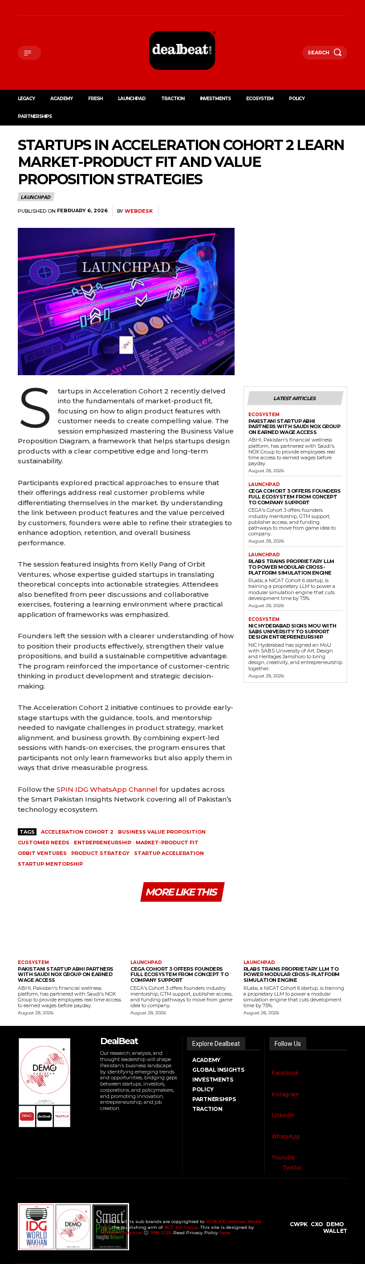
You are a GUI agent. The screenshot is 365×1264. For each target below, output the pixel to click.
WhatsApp (286, 1136)
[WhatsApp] (65, 7)
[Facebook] (20, 7)
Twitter (292, 1167)
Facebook (285, 1072)
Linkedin (283, 1114)
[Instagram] (31, 7)
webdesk (139, 211)
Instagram (285, 1094)
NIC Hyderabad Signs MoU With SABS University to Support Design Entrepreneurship (292, 631)
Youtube (283, 1157)
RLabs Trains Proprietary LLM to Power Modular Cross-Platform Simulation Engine (291, 566)
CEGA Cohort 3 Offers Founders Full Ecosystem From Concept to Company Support (294, 496)
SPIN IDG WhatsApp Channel (107, 789)
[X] (54, 7)
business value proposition (162, 832)
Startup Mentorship (50, 864)
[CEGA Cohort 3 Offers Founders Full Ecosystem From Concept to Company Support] (182, 932)
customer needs (43, 842)
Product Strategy (100, 853)
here (224, 1233)
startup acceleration (169, 853)
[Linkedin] (43, 7)
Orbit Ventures (42, 853)
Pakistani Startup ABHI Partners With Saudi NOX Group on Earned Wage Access (294, 426)
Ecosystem (264, 414)
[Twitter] (274, 1167)
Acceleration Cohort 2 (77, 832)
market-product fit (167, 842)
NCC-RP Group (181, 1227)
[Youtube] (76, 7)
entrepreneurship (102, 842)
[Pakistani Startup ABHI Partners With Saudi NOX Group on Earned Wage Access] (70, 932)
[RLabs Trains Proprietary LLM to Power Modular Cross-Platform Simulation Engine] (295, 932)
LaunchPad (35, 197)
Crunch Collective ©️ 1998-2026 (136, 1233)
